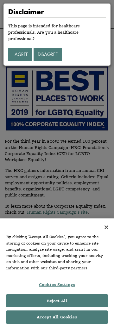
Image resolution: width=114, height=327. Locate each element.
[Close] (106, 227)
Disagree (48, 54)
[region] (57, 272)
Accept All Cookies (57, 317)
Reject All (57, 300)
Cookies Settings (57, 284)
